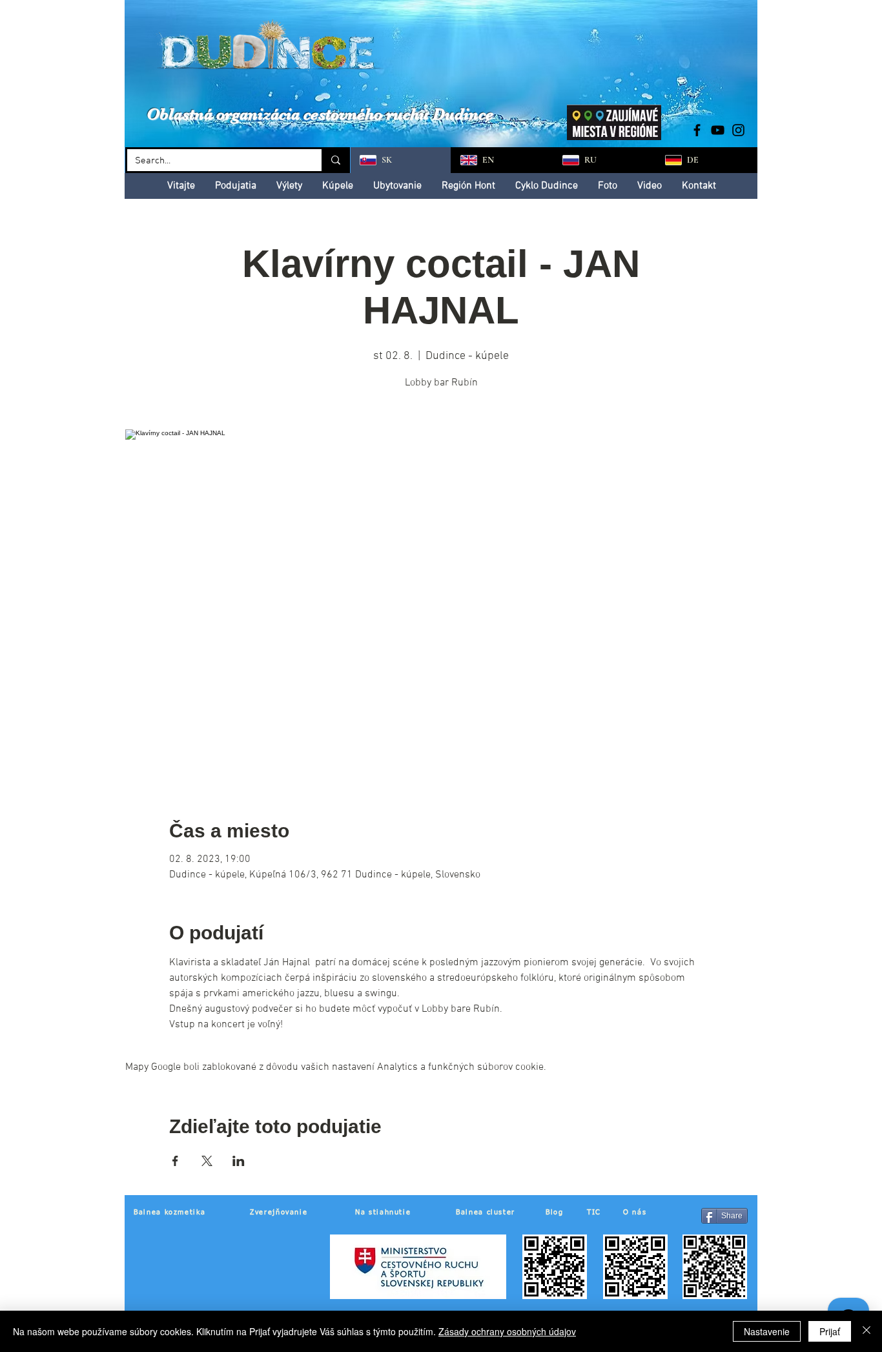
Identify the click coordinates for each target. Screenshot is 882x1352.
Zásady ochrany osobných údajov (507, 1331)
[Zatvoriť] (866, 1331)
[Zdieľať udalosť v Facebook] (175, 1161)
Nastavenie (767, 1331)
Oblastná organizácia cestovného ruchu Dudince (320, 114)
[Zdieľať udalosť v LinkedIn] (238, 1161)
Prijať (829, 1331)
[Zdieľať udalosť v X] (207, 1161)
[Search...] (335, 160)
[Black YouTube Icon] (718, 130)
